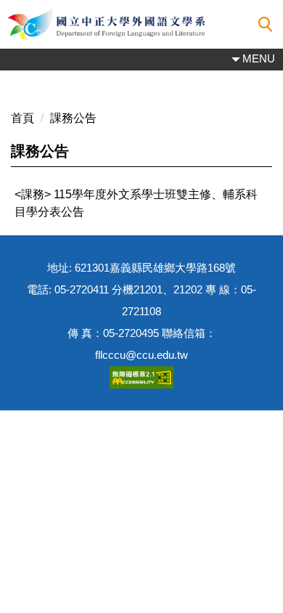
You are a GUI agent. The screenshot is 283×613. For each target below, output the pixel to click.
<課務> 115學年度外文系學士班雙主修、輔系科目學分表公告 (136, 203)
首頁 (22, 118)
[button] (265, 25)
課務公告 (73, 118)
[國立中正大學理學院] (141, 24)
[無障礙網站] (141, 376)
